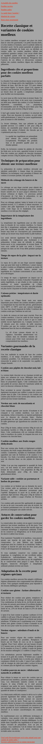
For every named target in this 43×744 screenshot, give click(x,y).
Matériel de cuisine (8, 16)
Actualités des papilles (9, 3)
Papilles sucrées (7, 6)
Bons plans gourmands (9, 20)
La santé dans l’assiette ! (10, 13)
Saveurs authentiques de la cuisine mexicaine (18, 742)
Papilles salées (6, 10)
